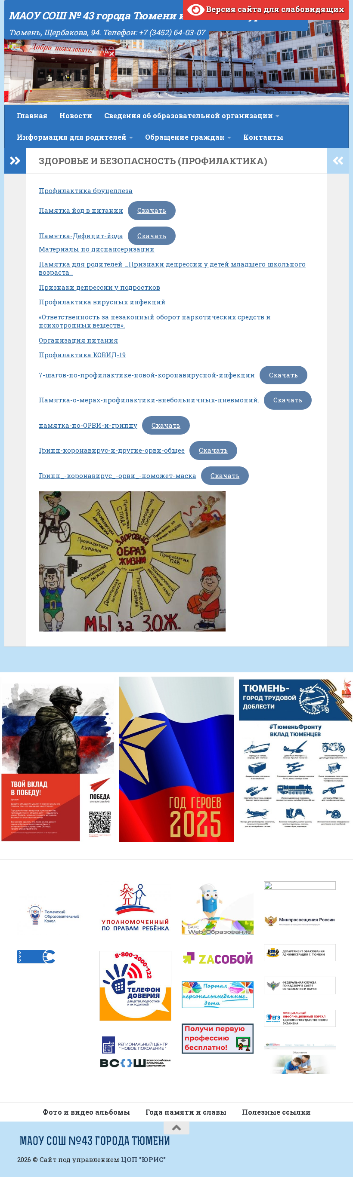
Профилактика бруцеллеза (86, 190)
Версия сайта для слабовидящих (274, 9)
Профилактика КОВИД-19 (82, 354)
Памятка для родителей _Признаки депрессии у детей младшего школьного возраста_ (172, 268)
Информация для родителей (72, 136)
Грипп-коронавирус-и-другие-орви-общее (112, 450)
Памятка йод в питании (81, 210)
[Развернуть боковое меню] (15, 161)
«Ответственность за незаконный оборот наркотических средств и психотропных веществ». (155, 321)
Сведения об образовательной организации (188, 115)
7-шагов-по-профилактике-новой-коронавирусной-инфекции (147, 375)
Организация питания (78, 340)
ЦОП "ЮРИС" (143, 1159)
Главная (32, 115)
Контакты (263, 136)
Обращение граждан (185, 136)
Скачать (151, 210)
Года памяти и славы (186, 1111)
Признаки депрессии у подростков (99, 287)
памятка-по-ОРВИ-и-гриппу (88, 425)
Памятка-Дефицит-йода (81, 235)
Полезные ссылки (276, 1111)
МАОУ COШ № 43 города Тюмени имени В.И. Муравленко (156, 15)
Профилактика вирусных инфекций (102, 301)
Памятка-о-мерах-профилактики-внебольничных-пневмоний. (149, 399)
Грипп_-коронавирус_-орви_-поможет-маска (117, 475)
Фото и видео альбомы (86, 1111)
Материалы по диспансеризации (97, 249)
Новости (75, 115)
